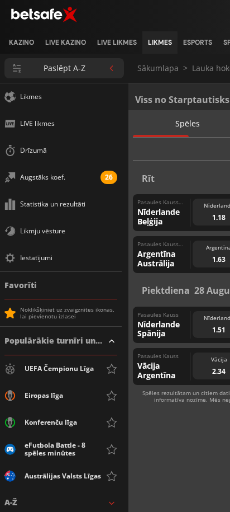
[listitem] (21, 42)
